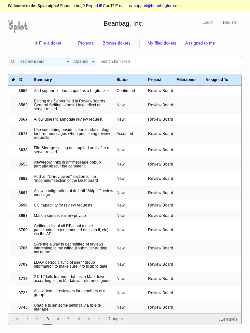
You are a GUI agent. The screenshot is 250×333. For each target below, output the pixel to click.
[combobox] (43, 61)
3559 (23, 91)
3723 (23, 293)
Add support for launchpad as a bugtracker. (72, 91)
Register (230, 22)
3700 (23, 230)
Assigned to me (200, 43)
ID (20, 79)
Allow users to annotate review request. (68, 119)
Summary (43, 79)
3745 (23, 307)
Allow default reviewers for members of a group (69, 293)
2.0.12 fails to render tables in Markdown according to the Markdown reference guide (72, 279)
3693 (23, 193)
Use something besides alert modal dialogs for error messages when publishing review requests (72, 134)
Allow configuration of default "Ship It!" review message (73, 193)
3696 (23, 205)
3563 (23, 105)
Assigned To (216, 79)
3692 (23, 178)
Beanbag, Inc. (124, 23)
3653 (23, 164)
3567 (23, 119)
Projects (86, 43)
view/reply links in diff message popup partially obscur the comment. (67, 164)
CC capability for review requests (63, 205)
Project (154, 79)
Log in (208, 22)
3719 (23, 279)
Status (123, 79)
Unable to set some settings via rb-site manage (67, 307)
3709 (23, 264)
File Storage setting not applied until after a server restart (71, 150)
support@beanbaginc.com (157, 6)
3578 (23, 134)
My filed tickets (161, 43)
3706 (23, 248)
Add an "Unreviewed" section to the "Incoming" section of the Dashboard (66, 178)
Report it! (94, 6)
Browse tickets (117, 43)
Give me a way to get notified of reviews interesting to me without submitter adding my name (70, 248)
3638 (23, 150)
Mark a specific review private (60, 216)
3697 (23, 216)
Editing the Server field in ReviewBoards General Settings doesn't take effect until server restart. (69, 105)
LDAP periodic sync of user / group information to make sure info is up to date (70, 264)
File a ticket (50, 43)
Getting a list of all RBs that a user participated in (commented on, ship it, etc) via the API (71, 230)
